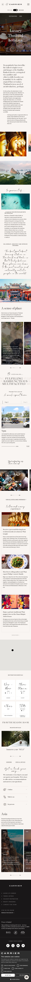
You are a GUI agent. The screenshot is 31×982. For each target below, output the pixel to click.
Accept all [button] (8, 975)
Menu (28, 4)
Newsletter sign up (7, 912)
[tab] (21, 710)
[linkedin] (18, 946)
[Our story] (3, 4)
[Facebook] (8, 946)
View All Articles (20, 762)
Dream (9, 10)
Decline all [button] (22, 975)
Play (28, 446)
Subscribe (9, 762)
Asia (20, 16)
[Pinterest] (23, 946)
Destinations (13, 16)
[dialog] (15, 966)
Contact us (7, 4)
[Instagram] (13, 946)
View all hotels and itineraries (15, 499)
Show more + (15, 635)
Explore (5, 868)
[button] (15, 979)
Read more (14, 962)
